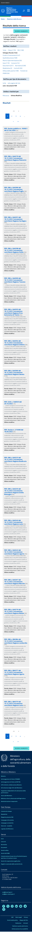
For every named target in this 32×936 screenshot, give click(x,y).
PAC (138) (20, 50)
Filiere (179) (12, 50)
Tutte (4, 50)
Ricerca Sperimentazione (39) (12, 60)
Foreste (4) (23, 71)
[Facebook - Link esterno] (3, 906)
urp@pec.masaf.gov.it (8, 894)
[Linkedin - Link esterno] (16, 906)
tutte (4, 83)
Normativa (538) (20, 65)
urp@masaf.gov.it (7, 892)
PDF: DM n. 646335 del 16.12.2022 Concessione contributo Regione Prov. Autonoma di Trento (13, 312)
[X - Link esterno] (7, 906)
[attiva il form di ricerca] (23, 10)
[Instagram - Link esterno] (12, 906)
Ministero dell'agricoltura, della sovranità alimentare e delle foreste (12, 10)
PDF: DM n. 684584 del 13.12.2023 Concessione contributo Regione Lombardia (15, 641)
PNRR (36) (6, 73)
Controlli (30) (18, 68)
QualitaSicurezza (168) (10, 58)
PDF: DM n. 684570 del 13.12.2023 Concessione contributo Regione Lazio (13, 703)
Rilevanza (6, 95)
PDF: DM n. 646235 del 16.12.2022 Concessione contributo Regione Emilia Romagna (14, 491)
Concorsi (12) (15, 63)
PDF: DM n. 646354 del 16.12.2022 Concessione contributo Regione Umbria (14, 343)
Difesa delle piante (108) (11, 71)
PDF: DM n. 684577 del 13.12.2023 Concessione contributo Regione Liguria (14, 672)
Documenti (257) (8, 65)
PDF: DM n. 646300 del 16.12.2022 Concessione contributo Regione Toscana (14, 280)
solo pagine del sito (14, 83)
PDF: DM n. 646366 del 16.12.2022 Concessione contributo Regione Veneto (14, 372)
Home (3, 19)
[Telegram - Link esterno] (25, 906)
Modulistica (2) (7, 68)
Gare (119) (6, 63)
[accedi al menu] (28, 10)
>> (18, 121)
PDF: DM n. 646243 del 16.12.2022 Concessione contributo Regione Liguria (14, 552)
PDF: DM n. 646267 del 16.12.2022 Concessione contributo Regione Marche (14, 581)
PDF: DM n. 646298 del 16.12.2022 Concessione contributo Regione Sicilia (14, 250)
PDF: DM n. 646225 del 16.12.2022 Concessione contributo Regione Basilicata (15, 459)
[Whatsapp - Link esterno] (3, 910)
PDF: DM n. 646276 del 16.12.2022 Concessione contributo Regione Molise (14, 611)
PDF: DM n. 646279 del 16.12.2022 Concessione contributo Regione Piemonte (15, 158)
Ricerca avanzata (21, 31)
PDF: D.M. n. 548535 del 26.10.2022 (13, 402)
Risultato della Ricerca (14, 19)
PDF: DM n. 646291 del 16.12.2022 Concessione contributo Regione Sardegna (15, 219)
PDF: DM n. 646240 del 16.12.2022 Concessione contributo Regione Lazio (13, 522)
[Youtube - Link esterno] (20, 906)
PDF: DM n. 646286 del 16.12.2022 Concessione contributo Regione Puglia (14, 189)
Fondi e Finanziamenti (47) (11, 55)
